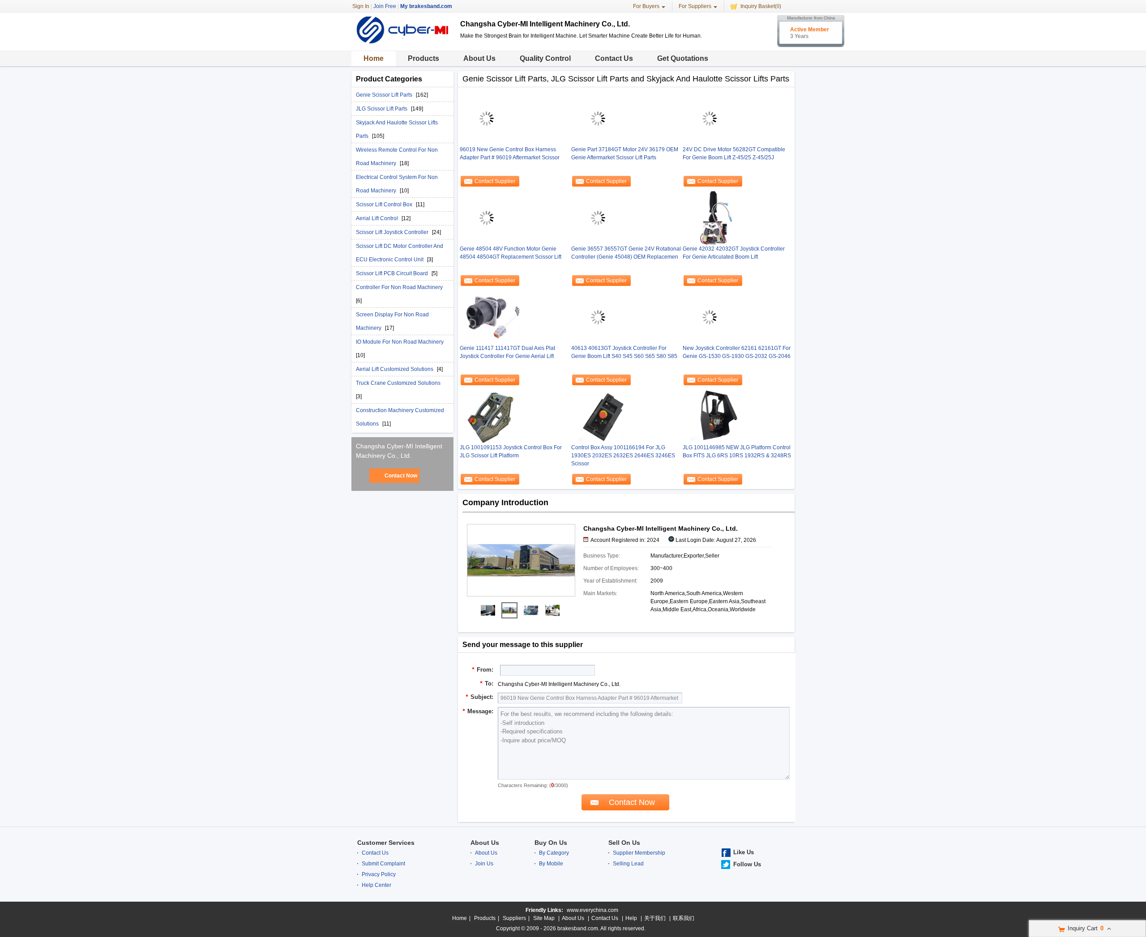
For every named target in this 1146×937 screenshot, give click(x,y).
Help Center (376, 885)
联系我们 (683, 918)
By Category (554, 853)
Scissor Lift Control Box (385, 204)
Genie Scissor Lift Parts (385, 95)
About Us (479, 58)
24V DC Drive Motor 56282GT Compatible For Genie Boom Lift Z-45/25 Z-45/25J (734, 153)
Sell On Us (624, 842)
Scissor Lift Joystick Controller (393, 232)
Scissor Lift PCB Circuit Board (392, 273)
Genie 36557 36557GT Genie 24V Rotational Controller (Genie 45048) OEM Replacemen (626, 253)
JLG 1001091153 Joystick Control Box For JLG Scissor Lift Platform (511, 451)
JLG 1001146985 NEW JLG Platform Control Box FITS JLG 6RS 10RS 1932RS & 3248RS (737, 451)
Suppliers (514, 918)
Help (631, 918)
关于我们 (655, 918)
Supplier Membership (639, 853)
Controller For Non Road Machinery (399, 287)
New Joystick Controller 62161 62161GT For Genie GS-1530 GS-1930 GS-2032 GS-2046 (737, 352)
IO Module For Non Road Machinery (400, 342)
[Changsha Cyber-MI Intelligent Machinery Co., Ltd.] (488, 610)
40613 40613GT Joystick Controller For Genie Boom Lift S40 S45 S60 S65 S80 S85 (624, 352)
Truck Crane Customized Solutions (398, 383)
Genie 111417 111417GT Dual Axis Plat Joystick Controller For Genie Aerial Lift (507, 352)
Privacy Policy (379, 874)
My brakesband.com (426, 6)
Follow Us (747, 864)
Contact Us (614, 58)
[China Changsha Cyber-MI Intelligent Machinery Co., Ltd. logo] (402, 44)
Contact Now (401, 476)
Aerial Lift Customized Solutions (395, 369)
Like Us (743, 852)
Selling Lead (628, 863)
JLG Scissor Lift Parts (382, 109)
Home (373, 58)
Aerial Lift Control (377, 218)
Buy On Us (551, 842)
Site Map (544, 918)
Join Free (384, 6)
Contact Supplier (495, 181)
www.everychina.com (592, 910)
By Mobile (551, 863)
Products (423, 58)
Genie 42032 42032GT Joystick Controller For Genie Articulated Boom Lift (734, 253)
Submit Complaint (383, 863)
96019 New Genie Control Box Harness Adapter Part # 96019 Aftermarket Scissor (510, 153)
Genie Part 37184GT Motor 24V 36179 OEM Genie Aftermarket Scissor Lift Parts (624, 153)
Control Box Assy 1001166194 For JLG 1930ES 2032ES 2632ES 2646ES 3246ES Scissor (623, 455)
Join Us (484, 863)
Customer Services (386, 842)
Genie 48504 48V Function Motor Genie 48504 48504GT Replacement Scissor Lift (510, 253)
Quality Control (545, 58)
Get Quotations (682, 58)
